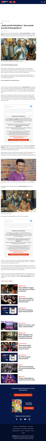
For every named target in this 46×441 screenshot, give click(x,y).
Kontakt (23, 432)
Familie (10, 281)
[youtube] (25, 419)
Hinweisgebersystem (16, 430)
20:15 (14, 2)
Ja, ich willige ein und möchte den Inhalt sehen (18, 139)
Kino (8, 21)
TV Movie (2, 21)
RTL (26, 152)
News (6, 21)
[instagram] (29, 419)
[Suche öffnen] (41, 2)
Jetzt (11, 2)
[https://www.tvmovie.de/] (4, 2)
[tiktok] (21, 419)
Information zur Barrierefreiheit (27, 428)
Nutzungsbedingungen (22, 426)
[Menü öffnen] (44, 2)
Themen (32, 430)
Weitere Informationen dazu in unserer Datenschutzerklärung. (18, 137)
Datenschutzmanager (17, 428)
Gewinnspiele (27, 430)
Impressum (15, 426)
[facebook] (16, 419)
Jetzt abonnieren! (29, 408)
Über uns (22, 430)
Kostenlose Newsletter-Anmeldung (23, 395)
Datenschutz (30, 426)
